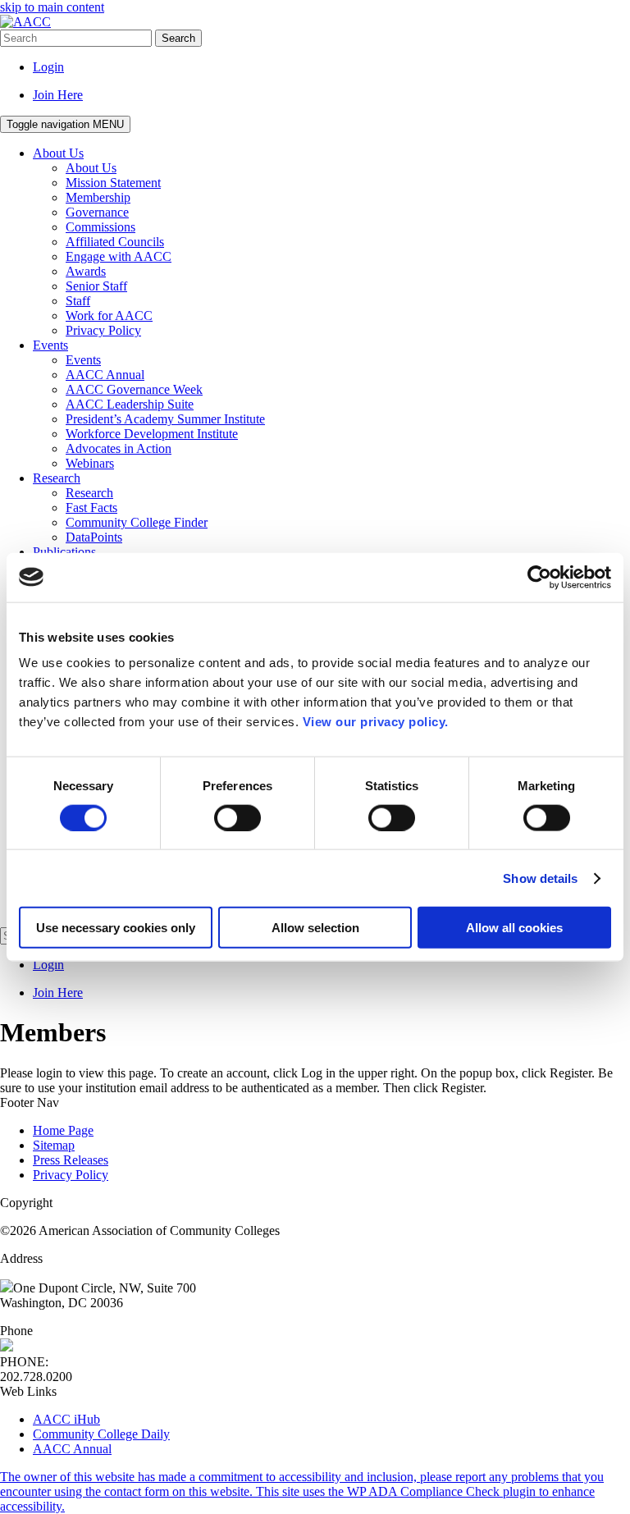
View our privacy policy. (376, 722)
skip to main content (52, 7)
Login (48, 67)
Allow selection (315, 928)
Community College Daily (101, 1434)
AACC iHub (66, 1419)
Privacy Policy (70, 1175)
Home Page (63, 1130)
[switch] (237, 817)
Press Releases (70, 1160)
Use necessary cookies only (115, 928)
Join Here (58, 95)
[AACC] (25, 22)
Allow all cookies (514, 928)
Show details (540, 878)
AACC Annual (72, 1449)
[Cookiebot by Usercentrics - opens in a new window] (539, 577)
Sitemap (54, 1145)
